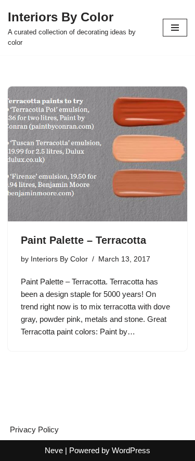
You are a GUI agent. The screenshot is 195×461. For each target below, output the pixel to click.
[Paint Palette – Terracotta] (97, 153)
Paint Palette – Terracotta (83, 240)
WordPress (131, 450)
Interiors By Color (59, 259)
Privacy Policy (34, 429)
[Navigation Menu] (175, 27)
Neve (54, 450)
